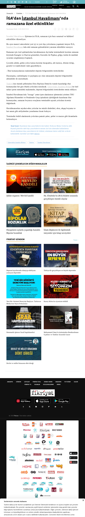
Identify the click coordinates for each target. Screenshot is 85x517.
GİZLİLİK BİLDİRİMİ (48, 392)
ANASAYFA (10, 389)
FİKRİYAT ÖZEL (63, 7)
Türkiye (9, 84)
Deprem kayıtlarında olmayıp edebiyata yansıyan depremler (21, 277)
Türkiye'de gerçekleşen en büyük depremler (60, 276)
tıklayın (38, 139)
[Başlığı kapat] (83, 500)
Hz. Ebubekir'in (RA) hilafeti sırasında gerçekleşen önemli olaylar (61, 203)
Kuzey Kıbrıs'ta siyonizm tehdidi (56, 307)
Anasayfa (9, 13)
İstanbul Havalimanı (41, 18)
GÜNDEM (18, 389)
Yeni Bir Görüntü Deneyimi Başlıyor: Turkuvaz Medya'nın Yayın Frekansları (23, 308)
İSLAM (31, 7)
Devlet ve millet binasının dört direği (20, 371)
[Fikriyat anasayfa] (22, 158)
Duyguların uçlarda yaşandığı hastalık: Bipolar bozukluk (20, 237)
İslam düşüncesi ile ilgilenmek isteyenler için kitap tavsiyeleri (58, 237)
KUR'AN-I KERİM (25, 7)
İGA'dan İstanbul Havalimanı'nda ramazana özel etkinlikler (47, 13)
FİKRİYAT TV (56, 7)
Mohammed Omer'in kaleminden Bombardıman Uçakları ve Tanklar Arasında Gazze (60, 340)
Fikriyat (16, 423)
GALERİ (46, 7)
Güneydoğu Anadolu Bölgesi (62, 86)
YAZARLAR (35, 7)
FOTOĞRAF (67, 389)
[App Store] (39, 160)
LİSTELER (50, 7)
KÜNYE (59, 392)
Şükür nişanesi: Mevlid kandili (20, 201)
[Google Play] (51, 160)
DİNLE (68, 7)
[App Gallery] (63, 160)
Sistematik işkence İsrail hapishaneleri (20, 338)
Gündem (19, 13)
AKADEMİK (41, 7)
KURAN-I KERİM (48, 389)
